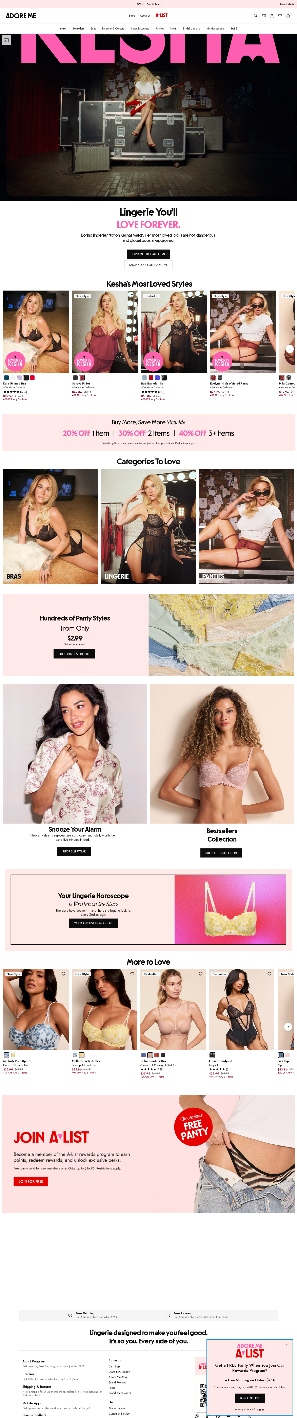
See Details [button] (287, 4)
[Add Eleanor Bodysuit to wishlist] (269, 973)
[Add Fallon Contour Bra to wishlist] (200, 973)
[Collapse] (287, 1345)
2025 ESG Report (119, 1372)
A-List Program (33, 1361)
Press (112, 1388)
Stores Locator (117, 1408)
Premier (28, 1374)
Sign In (260, 1410)
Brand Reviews (117, 1382)
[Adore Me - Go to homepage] (21, 16)
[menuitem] (63, 28)
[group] (149, 349)
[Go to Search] (256, 16)
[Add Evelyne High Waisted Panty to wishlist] (270, 295)
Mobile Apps (32, 1403)
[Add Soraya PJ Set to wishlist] (132, 295)
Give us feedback (34, 1415)
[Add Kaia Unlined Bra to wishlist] (63, 295)
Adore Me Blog (118, 1377)
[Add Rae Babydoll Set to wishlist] (201, 295)
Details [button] (281, 1387)
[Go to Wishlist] (280, 16)
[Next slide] (290, 349)
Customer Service (119, 1414)
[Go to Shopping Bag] (288, 16)
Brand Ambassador (120, 1393)
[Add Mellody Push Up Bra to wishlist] (63, 973)
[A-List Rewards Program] (162, 15)
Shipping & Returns (37, 1386)
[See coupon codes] (264, 16)
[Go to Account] (272, 16)
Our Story (114, 1366)
